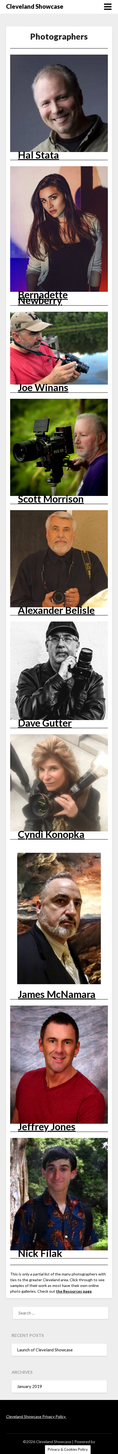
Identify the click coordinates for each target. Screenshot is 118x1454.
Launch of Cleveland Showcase (45, 1349)
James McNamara (56, 994)
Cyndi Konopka (51, 834)
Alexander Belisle (56, 610)
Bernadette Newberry (43, 297)
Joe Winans (43, 387)
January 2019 (29, 1386)
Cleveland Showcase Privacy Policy (36, 1416)
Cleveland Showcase (34, 6)
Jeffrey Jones (46, 1126)
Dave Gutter (45, 723)
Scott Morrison (51, 499)
